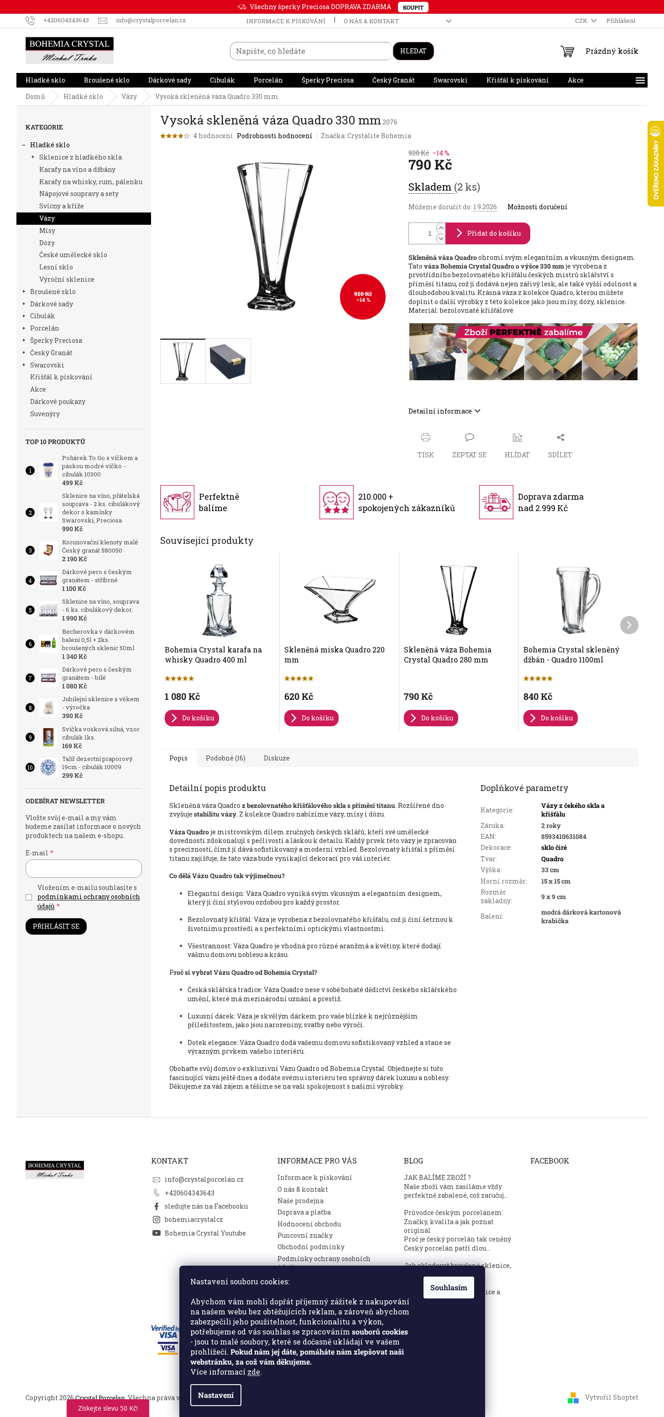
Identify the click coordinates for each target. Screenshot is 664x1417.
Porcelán (44, 328)
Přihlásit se (56, 926)
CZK (582, 20)
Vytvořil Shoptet (611, 1396)
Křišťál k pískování (61, 376)
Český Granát (51, 352)
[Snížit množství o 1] (440, 238)
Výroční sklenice (66, 279)
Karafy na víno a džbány (77, 169)
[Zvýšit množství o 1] (440, 228)
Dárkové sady (51, 304)
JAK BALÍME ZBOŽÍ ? (437, 1177)
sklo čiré (554, 847)
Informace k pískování (285, 21)
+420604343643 (189, 1193)
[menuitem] (45, 80)
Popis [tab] (178, 758)
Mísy (47, 230)
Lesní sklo (56, 267)
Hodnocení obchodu (309, 1224)
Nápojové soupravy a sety (79, 193)
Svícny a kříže (61, 206)
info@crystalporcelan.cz (204, 1179)
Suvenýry (45, 413)
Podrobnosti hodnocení (275, 135)
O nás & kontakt (371, 21)
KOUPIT (413, 7)
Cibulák (42, 315)
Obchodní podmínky (311, 1246)
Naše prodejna (300, 1200)
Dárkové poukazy (57, 401)
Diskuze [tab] (277, 758)
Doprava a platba (304, 1212)
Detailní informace (440, 411)
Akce (38, 389)
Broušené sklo (53, 291)
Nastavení (216, 1395)
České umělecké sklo (73, 254)
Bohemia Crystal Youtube (205, 1233)
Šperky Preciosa (56, 340)
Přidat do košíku (494, 233)
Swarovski (47, 365)
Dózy (47, 242)
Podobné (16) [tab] (226, 758)
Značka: (366, 135)
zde (253, 1371)
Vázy (47, 218)
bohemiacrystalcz (194, 1219)
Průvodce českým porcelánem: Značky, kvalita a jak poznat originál (453, 1221)
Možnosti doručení (537, 206)
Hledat (413, 51)
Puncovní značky (305, 1235)
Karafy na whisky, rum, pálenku (90, 181)
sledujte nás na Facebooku (206, 1206)
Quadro (552, 858)
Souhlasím (448, 1287)
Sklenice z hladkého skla (80, 157)
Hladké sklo (50, 144)
